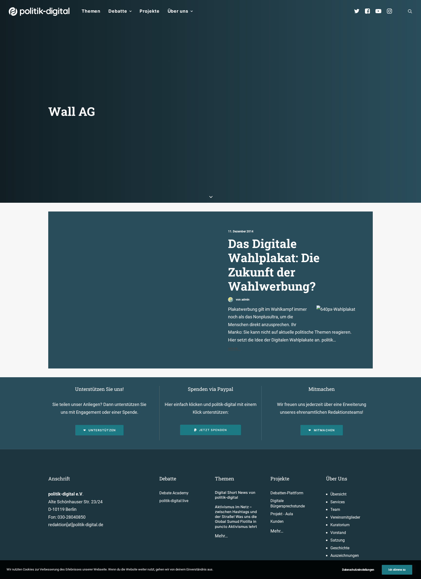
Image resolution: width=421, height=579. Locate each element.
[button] (410, 11)
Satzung (337, 540)
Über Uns (336, 478)
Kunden (277, 521)
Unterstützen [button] (102, 430)
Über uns (178, 11)
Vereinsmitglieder (345, 517)
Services (337, 502)
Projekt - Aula (281, 514)
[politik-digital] (39, 11)
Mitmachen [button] (324, 430)
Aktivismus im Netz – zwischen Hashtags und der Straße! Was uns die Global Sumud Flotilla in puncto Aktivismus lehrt (236, 517)
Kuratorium (340, 525)
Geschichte (339, 548)
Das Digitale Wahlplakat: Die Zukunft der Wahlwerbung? (274, 265)
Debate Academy (174, 493)
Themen (91, 11)
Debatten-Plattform (286, 493)
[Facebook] (369, 11)
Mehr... (234, 348)
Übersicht (338, 494)
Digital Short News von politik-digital (235, 495)
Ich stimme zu (397, 569)
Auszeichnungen (344, 555)
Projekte (149, 11)
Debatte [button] (117, 11)
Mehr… (221, 535)
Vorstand (338, 532)
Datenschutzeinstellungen (358, 569)
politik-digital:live (173, 500)
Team (335, 509)
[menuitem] (91, 11)
